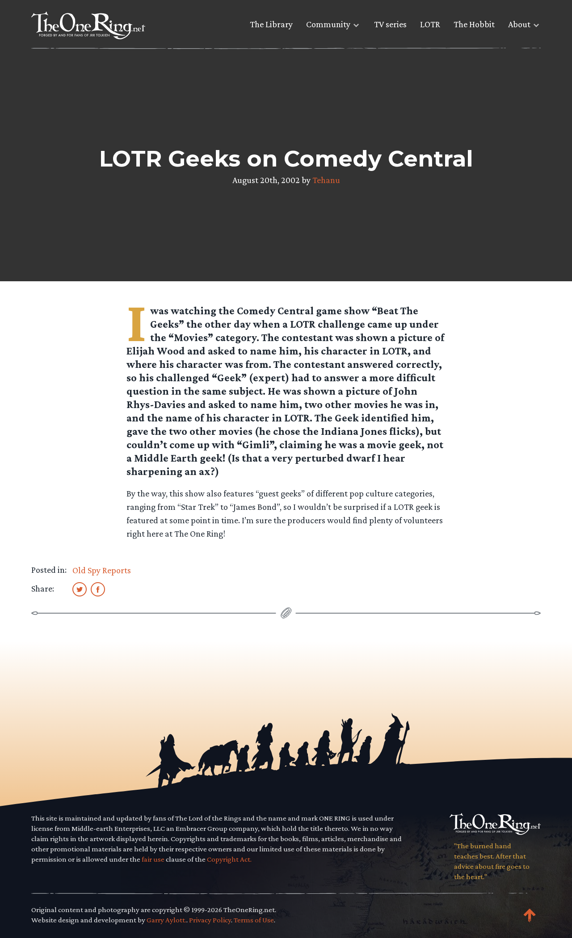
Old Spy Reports (101, 570)
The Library (271, 24)
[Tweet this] (79, 589)
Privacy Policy (210, 920)
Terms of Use (254, 920)
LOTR (430, 24)
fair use (153, 859)
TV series (390, 24)
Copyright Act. (229, 859)
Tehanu (326, 180)
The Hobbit (474, 24)
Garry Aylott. (166, 920)
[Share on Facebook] (98, 589)
